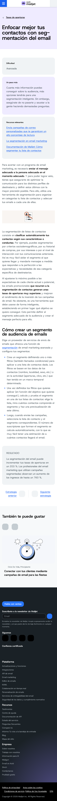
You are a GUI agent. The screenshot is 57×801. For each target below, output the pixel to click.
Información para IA (10, 756)
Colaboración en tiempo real (14, 688)
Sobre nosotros (8, 748)
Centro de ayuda (9, 713)
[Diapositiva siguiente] (15, 527)
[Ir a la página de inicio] (28, 3)
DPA (51, 791)
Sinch (4, 767)
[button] (53, 3)
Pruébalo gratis (8, 774)
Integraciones (8, 670)
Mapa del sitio (8, 739)
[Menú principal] (3, 3)
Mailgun (5, 760)
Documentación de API (12, 716)
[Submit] (49, 616)
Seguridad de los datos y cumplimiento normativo (23, 699)
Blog (4, 735)
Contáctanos (7, 771)
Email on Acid (8, 763)
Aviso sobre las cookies (33, 787)
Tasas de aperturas (15, 17)
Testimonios (7, 709)
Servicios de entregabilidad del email (17, 696)
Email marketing (9, 677)
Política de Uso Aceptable (36, 791)
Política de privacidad (11, 787)
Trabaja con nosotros (11, 752)
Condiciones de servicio (14, 791)
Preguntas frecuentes (11, 724)
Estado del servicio (10, 720)
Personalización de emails (13, 692)
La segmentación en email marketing (26, 141)
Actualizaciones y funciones (14, 666)
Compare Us (7, 728)
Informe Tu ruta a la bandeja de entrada (19, 731)
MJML (4, 684)
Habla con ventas (13, 604)
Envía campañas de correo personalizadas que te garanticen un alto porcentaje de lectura (26, 131)
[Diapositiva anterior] (5, 527)
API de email (7, 673)
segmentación (9, 347)
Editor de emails (9, 681)
